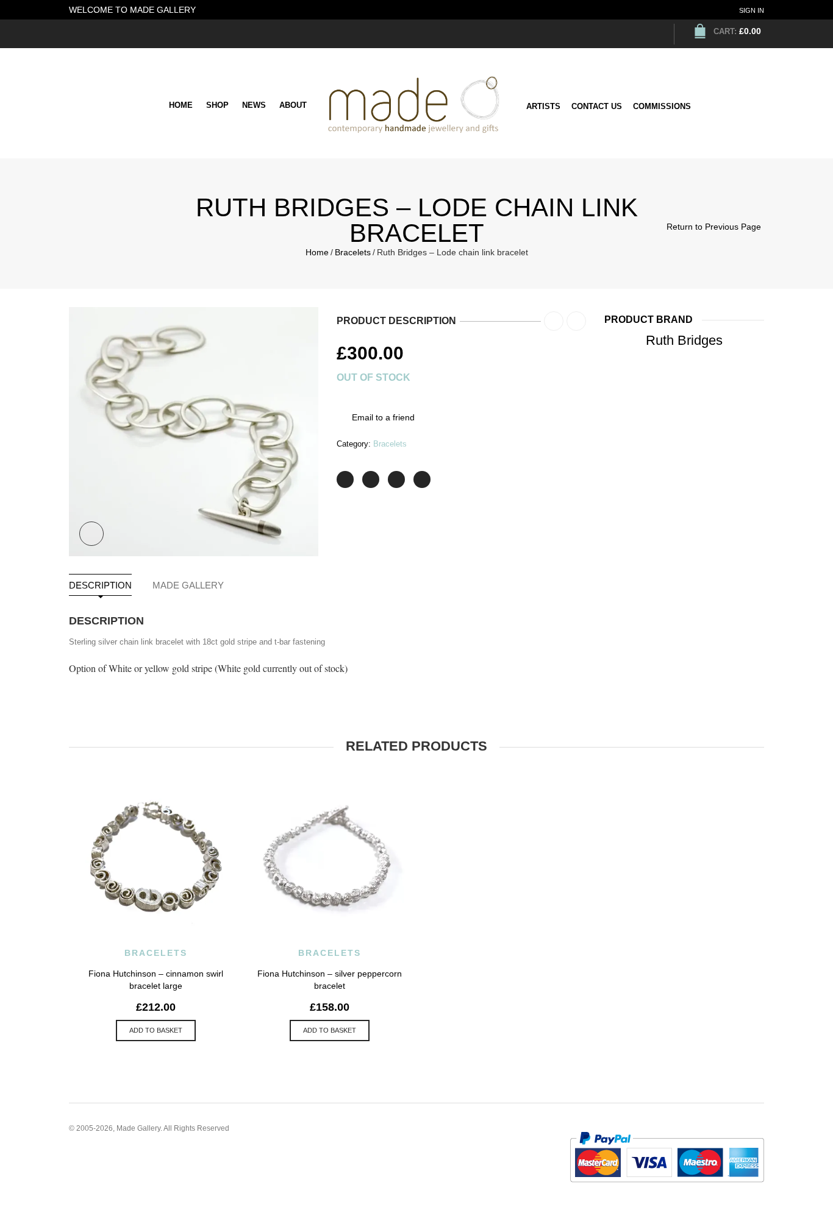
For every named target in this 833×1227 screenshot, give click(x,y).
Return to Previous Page (714, 227)
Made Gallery (188, 585)
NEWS (254, 105)
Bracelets (353, 252)
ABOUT (293, 105)
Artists (543, 106)
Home (181, 105)
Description (100, 585)
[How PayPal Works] (667, 1156)
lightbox (91, 534)
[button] (156, 1030)
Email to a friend (383, 417)
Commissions (662, 106)
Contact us (596, 106)
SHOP (217, 105)
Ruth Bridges (684, 340)
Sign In (751, 10)
